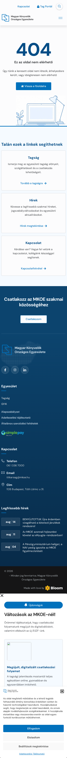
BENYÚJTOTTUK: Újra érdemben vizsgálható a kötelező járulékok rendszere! (41, 523)
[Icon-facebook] (5, 370)
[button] (62, 691)
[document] (33, 676)
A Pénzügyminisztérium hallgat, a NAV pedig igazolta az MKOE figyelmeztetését (42, 547)
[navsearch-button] (59, 6)
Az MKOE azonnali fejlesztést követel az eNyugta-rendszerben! (43, 533)
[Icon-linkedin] (25, 370)
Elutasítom (33, 737)
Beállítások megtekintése (33, 746)
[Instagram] (15, 370)
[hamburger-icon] (60, 17)
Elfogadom (33, 728)
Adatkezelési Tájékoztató (32, 753)
